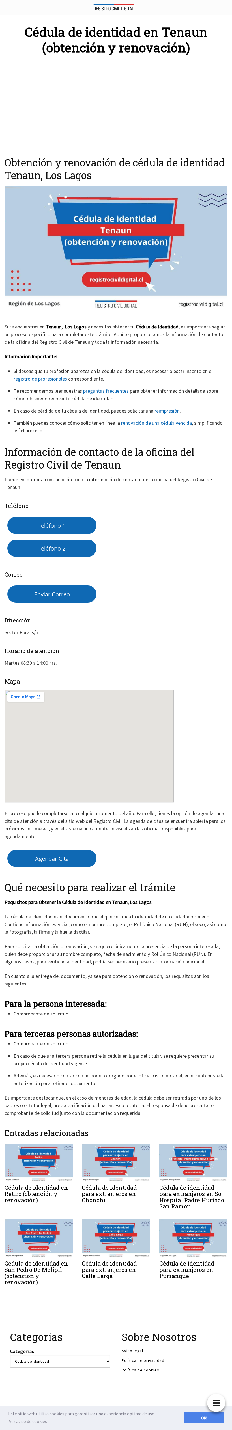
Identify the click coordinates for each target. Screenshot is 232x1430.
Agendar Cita (52, 858)
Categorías (22, 1351)
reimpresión (167, 410)
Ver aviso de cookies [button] (28, 1421)
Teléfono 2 (51, 548)
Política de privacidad (143, 1360)
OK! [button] (204, 1417)
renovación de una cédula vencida (156, 423)
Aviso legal (132, 1350)
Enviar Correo (52, 594)
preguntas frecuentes (106, 391)
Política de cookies (140, 1370)
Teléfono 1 (51, 525)
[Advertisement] (116, 102)
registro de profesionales (40, 378)
